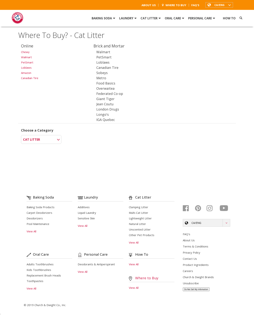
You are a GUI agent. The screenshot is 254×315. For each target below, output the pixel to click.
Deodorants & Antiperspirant (96, 264)
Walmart (26, 57)
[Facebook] (188, 208)
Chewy (25, 52)
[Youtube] (224, 208)
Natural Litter (137, 224)
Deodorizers (35, 218)
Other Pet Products (141, 235)
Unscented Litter (140, 229)
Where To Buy (175, 5)
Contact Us (190, 258)
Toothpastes (35, 281)
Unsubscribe (191, 283)
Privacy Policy (191, 252)
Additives (84, 207)
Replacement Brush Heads (44, 275)
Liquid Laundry (87, 213)
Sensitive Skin (86, 218)
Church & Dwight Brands (198, 277)
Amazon (26, 72)
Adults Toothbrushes (40, 264)
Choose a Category (37, 130)
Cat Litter (149, 18)
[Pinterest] (200, 208)
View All (31, 231)
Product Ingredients (196, 265)
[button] (219, 4)
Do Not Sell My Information (196, 289)
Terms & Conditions (195, 246)
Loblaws (26, 67)
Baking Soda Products (40, 207)
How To (229, 18)
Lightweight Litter (140, 218)
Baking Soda (102, 18)
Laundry (126, 18)
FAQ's (195, 5)
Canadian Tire (29, 78)
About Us (149, 5)
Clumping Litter (138, 207)
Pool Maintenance (38, 224)
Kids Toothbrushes (39, 270)
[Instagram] (212, 208)
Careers (188, 271)
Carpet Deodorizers (39, 213)
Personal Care (200, 18)
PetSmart (27, 62)
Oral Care (173, 18)
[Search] (240, 18)
